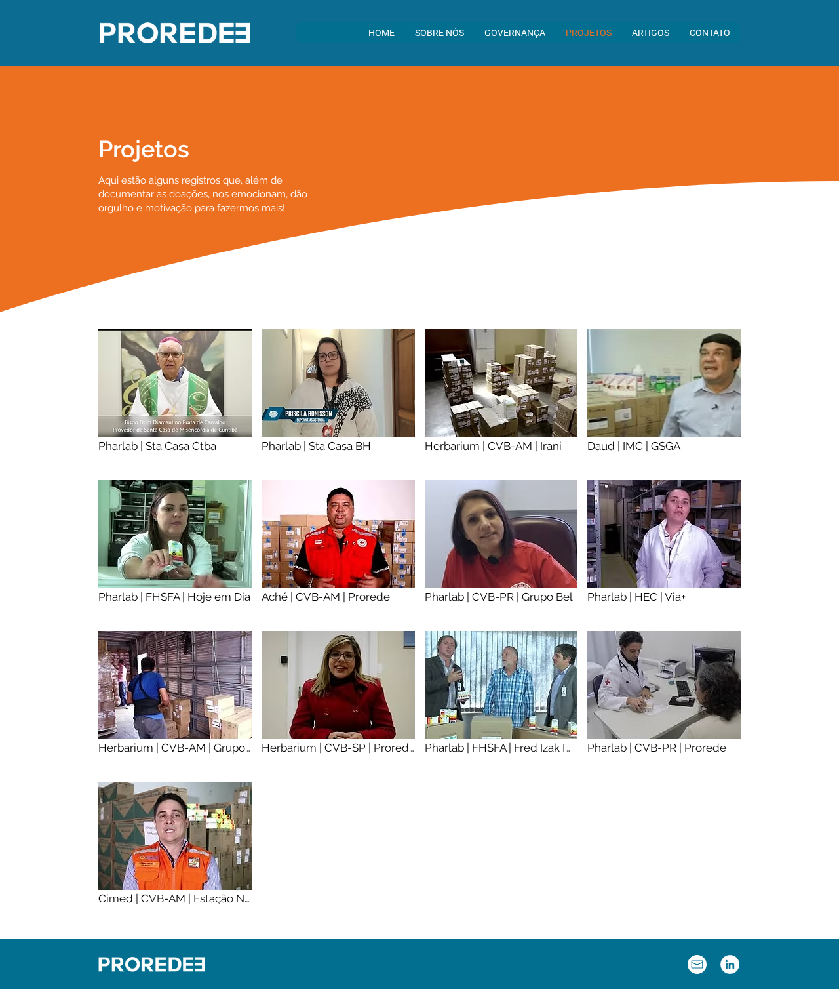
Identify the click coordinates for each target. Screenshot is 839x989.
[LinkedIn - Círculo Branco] (729, 964)
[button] (439, 32)
